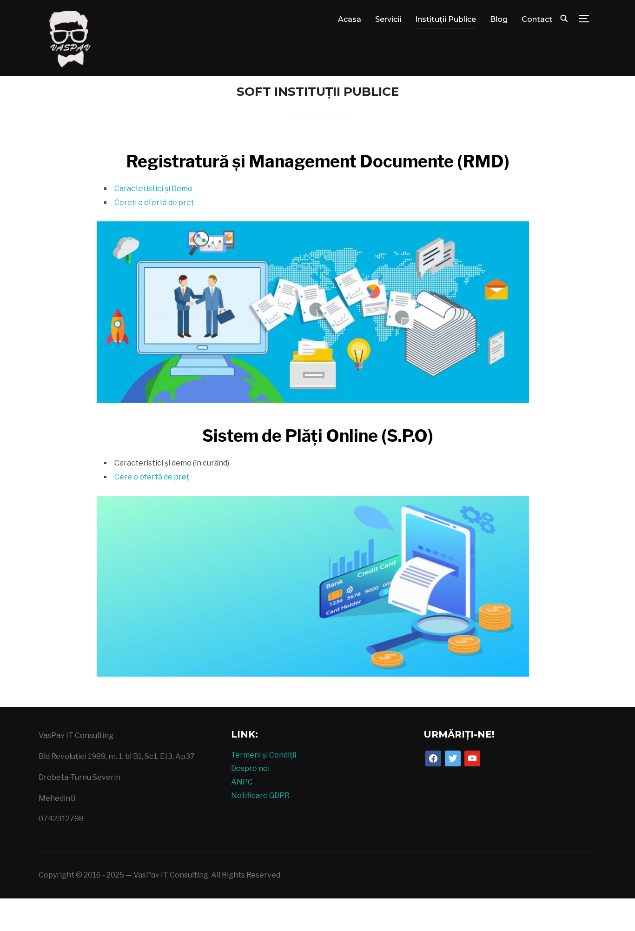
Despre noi (250, 768)
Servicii (388, 19)
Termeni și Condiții (263, 755)
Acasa (349, 19)
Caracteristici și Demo (153, 188)
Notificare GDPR (260, 795)
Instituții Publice (445, 19)
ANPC (242, 782)
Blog (499, 19)
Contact (537, 19)
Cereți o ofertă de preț (154, 202)
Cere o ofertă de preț (152, 476)
